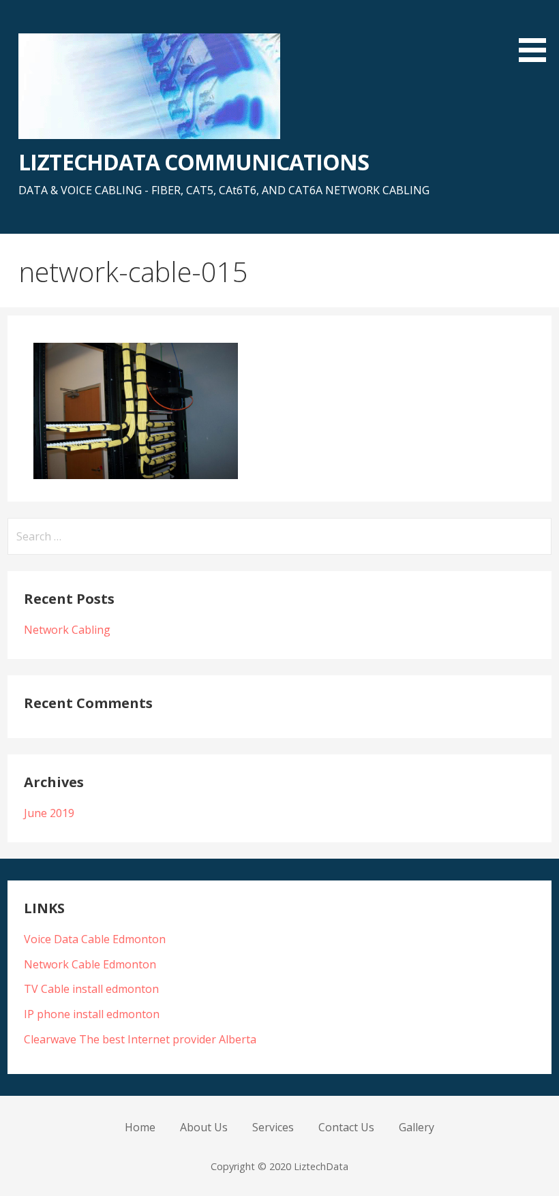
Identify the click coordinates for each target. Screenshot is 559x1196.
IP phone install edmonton (92, 1014)
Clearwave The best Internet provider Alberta (140, 1039)
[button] (537, 33)
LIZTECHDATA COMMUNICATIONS (193, 162)
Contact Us (346, 1127)
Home (140, 1127)
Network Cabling (67, 629)
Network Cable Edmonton (90, 964)
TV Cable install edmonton (91, 988)
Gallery (416, 1127)
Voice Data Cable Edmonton (95, 939)
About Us (204, 1127)
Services (273, 1127)
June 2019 (49, 813)
